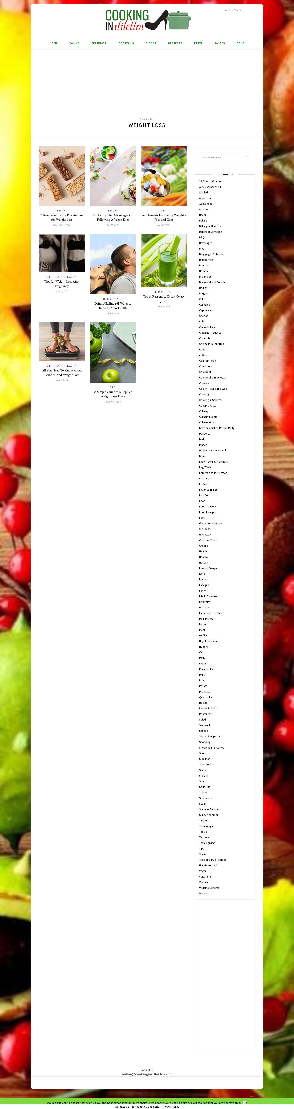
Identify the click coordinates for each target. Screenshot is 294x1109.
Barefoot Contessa (210, 231)
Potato (203, 686)
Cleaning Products (210, 332)
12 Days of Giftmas (210, 181)
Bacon (203, 215)
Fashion (203, 484)
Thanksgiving (207, 843)
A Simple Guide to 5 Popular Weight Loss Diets (113, 394)
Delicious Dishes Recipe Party (216, 428)
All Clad (203, 192)
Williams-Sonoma (209, 888)
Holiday (203, 562)
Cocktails (126, 43)
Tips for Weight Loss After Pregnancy (62, 283)
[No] (289, 1103)
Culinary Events (208, 417)
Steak (202, 803)
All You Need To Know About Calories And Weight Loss (62, 372)
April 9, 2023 (113, 313)
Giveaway (205, 534)
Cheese (203, 316)
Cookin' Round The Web (213, 388)
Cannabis (204, 304)
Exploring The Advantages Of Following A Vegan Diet (113, 217)
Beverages (205, 243)
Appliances (205, 203)
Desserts (175, 43)
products (204, 691)
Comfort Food (207, 360)
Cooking (204, 394)
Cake (202, 299)
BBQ (201, 237)
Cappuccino (206, 310)
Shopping (205, 742)
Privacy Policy (170, 1106)
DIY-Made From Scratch (213, 450)
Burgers (204, 293)
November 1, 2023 (62, 224)
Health (61, 210)
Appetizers (206, 198)
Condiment (205, 366)
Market (203, 624)
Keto (202, 574)
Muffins (203, 635)
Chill (201, 321)
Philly (202, 674)
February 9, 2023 (113, 401)
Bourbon (204, 265)
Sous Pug (204, 787)
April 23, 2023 (163, 224)
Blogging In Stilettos (211, 254)
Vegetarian (205, 876)
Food (202, 501)
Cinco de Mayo (208, 327)
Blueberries (206, 260)
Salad (202, 719)
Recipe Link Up (208, 708)
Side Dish (204, 759)
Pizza (202, 680)
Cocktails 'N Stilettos (211, 344)
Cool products (207, 405)
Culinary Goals (207, 422)
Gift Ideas (204, 529)
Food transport (208, 512)
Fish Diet (204, 495)
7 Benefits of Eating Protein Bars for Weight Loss (61, 217)
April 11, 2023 (61, 291)
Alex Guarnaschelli (210, 187)
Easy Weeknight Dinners (213, 461)
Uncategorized (208, 865)
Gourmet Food (208, 540)
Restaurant (205, 714)
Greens (203, 545)
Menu (202, 630)
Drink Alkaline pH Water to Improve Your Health (112, 305)
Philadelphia (206, 669)
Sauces (219, 43)
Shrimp (203, 753)
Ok (245, 1102)
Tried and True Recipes (212, 859)
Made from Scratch (210, 613)
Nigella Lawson (208, 641)
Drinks (107, 299)
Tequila (203, 831)
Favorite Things (208, 489)
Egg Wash (205, 467)
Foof (202, 517)
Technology (206, 826)
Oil (200, 652)
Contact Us (122, 1106)
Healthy (71, 277)
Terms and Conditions (145, 1106)
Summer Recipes (209, 809)
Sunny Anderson (209, 815)
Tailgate (204, 820)
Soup (241, 43)
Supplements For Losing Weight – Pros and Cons (163, 217)
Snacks (203, 775)
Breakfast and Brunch (212, 282)
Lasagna (204, 585)
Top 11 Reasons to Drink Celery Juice (164, 298)
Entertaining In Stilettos (213, 473)
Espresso (205, 478)
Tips (169, 292)
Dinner (151, 43)
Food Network (207, 506)
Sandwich (205, 725)
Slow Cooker (206, 764)
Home (54, 43)
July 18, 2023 (113, 224)
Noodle (203, 646)
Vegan (203, 871)
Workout (204, 893)
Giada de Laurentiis (210, 523)
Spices (203, 792)
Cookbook (205, 372)
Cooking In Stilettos (211, 400)
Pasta (198, 43)
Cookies (204, 383)
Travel (202, 854)
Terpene (204, 837)
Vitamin (203, 882)
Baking (74, 43)
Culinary (204, 411)
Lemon (203, 590)
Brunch (203, 288)
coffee (203, 355)
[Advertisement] (147, 79)
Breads (203, 271)
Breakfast (99, 43)
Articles (203, 209)
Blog (202, 248)
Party (202, 658)
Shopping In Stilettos (211, 747)
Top (251, 1096)
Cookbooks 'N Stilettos (213, 377)
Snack (202, 770)
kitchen (203, 579)
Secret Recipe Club (210, 736)
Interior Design (208, 568)
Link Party (205, 602)
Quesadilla (205, 697)
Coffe (202, 349)
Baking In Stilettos (210, 226)
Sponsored (206, 798)
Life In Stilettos (208, 596)
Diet (163, 210)
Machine (204, 607)
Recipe (203, 702)
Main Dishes (206, 618)
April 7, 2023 (62, 380)
